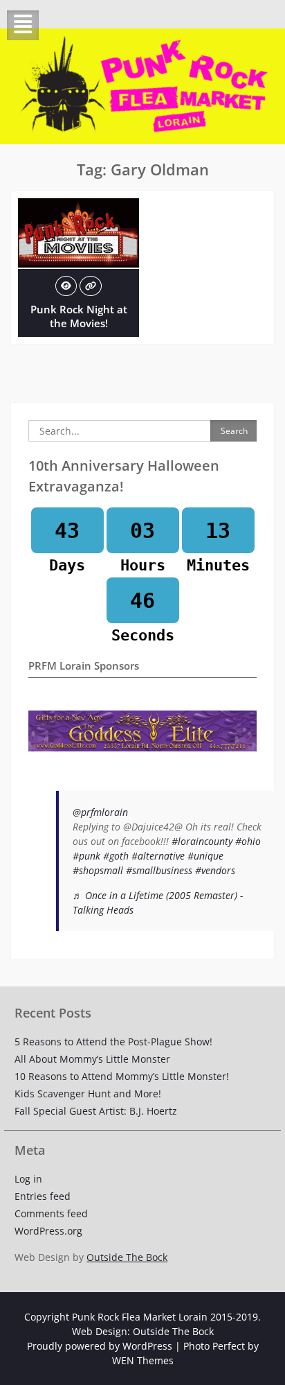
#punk (86, 855)
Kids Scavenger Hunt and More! (88, 1093)
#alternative (158, 855)
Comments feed (51, 1213)
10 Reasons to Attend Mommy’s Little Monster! (122, 1076)
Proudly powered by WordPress (99, 1345)
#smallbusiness (159, 870)
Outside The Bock (126, 1257)
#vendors (215, 870)
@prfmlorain (100, 812)
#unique (205, 855)
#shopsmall (98, 870)
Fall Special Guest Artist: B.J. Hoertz (96, 1110)
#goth (116, 855)
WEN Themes (143, 1360)
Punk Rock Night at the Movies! (78, 316)
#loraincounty (202, 841)
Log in (28, 1178)
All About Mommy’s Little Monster (92, 1058)
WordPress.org (48, 1230)
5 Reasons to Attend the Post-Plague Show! (113, 1041)
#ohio (248, 841)
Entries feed (43, 1196)
